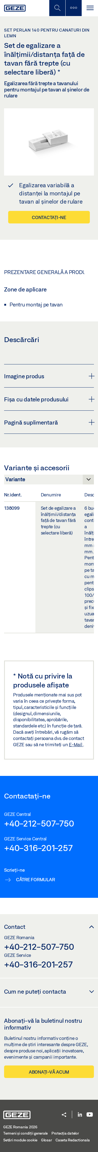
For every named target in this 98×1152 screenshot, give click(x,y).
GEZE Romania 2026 (20, 1127)
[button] (64, 1115)
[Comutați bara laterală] (73, 8)
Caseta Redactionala (73, 1140)
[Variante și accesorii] (49, 481)
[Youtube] (90, 1115)
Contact (14, 926)
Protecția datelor (65, 1133)
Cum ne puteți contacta (35, 991)
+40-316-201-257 (38, 848)
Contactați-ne (49, 217)
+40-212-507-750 (39, 823)
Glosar (46, 1140)
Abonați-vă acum (49, 1071)
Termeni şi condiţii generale (25, 1133)
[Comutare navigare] (90, 8)
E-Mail (76, 744)
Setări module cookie (20, 1140)
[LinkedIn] (80, 1115)
